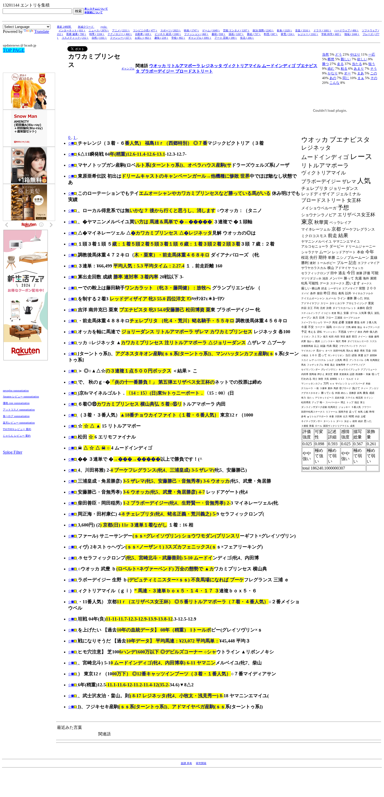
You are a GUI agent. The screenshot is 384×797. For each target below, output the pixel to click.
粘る (344, 69)
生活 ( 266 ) (247, 37)
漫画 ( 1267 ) (236, 34)
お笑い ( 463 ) (143, 37)
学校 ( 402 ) (178, 37)
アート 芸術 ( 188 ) (225, 37)
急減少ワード (86, 26)
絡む (331, 69)
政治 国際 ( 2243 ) (263, 30)
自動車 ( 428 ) (143, 34)
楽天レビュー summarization (19, 422)
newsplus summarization (16, 390)
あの (332, 78)
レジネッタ (212, 65)
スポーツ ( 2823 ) (170, 30)
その (373, 78)
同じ (345, 78)
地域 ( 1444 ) (351, 34)
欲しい (362, 59)
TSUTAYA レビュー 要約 (17, 429)
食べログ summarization (16, 416)
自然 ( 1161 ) (99, 37)
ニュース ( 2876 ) (99, 30)
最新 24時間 (64, 26)
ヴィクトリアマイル (242, 65)
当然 (325, 54)
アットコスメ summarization (19, 409)
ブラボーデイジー (158, 71)
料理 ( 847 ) (271, 34)
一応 (371, 54)
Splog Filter (12, 452)
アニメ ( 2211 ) (121, 30)
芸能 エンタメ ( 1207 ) (236, 30)
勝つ (325, 64)
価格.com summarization (16, 403)
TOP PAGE (14, 50)
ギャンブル (128, 68)
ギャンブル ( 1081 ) (199, 37)
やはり (355, 54)
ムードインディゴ (279, 65)
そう (373, 69)
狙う (371, 64)
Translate (41, 31)
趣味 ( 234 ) (161, 37)
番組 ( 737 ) (254, 34)
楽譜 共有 (186, 763)
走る (340, 64)
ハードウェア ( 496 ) (346, 30)
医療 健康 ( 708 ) (76, 34)
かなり (333, 73)
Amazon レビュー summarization (21, 396)
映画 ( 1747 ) (191, 30)
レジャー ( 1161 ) (308, 34)
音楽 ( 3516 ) (302, 30)
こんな (334, 83)
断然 (331, 59)
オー (347, 73)
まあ (360, 73)
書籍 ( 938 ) (218, 34)
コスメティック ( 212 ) (75, 37)
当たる (357, 64)
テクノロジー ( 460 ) (120, 34)
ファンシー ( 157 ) (121, 37)
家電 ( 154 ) (288, 34)
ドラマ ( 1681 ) (322, 30)
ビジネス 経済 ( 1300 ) (168, 34)
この (373, 73)
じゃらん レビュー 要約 (17, 435)
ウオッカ (158, 65)
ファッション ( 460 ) (196, 34)
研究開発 (201, 763)
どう (338, 54)
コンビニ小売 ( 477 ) (145, 30)
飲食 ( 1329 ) (284, 30)
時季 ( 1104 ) (96, 34)
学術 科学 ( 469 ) (331, 34)
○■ (71, 143)
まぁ (360, 78)
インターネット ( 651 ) (72, 30)
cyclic (104, 26)
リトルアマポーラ (184, 65)
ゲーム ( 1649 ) (211, 30)
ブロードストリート (194, 71)
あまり (359, 69)
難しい (346, 59)
